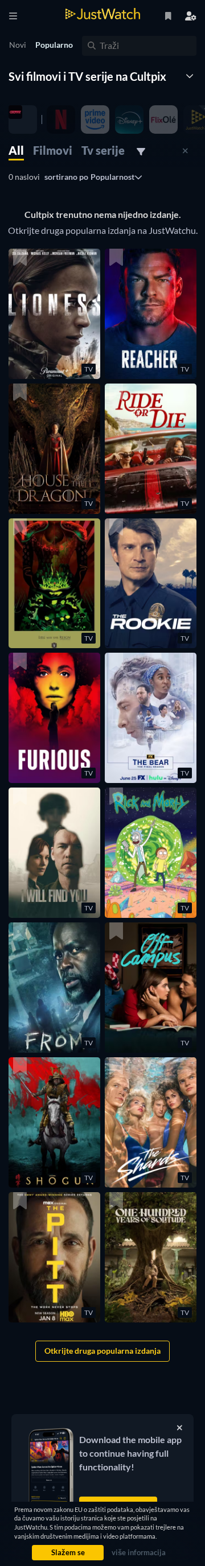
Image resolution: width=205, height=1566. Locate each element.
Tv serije (103, 150)
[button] (54, 314)
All (16, 150)
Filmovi (52, 150)
